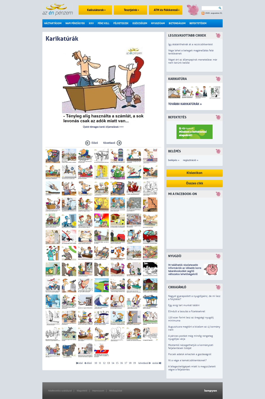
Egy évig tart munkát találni (184, 305)
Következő (109, 142)
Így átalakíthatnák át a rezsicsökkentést (190, 44)
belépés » (173, 160)
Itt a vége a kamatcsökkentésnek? (187, 360)
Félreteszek (121, 23)
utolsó (155, 363)
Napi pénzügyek (75, 23)
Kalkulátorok (96, 10)
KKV (91, 23)
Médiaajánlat (115, 390)
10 (95, 363)
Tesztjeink (131, 10)
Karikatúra (177, 79)
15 (117, 363)
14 (113, 363)
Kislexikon (194, 173)
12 (104, 363)
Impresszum (98, 390)
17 (126, 363)
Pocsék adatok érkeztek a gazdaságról (189, 354)
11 (100, 363)
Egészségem (139, 23)
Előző (95, 142)
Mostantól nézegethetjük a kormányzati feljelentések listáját (190, 347)
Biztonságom (177, 23)
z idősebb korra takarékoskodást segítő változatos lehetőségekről (184, 271)
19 (134, 363)
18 (130, 363)
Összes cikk (194, 183)
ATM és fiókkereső (166, 10)
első (81, 363)
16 (121, 363)
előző (89, 363)
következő (143, 363)
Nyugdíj (174, 256)
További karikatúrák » (185, 104)
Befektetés (177, 117)
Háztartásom (52, 23)
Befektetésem (197, 23)
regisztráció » (190, 160)
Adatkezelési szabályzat (60, 390)
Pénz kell (103, 23)
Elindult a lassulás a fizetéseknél (186, 311)
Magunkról (82, 390)
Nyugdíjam (158, 23)
